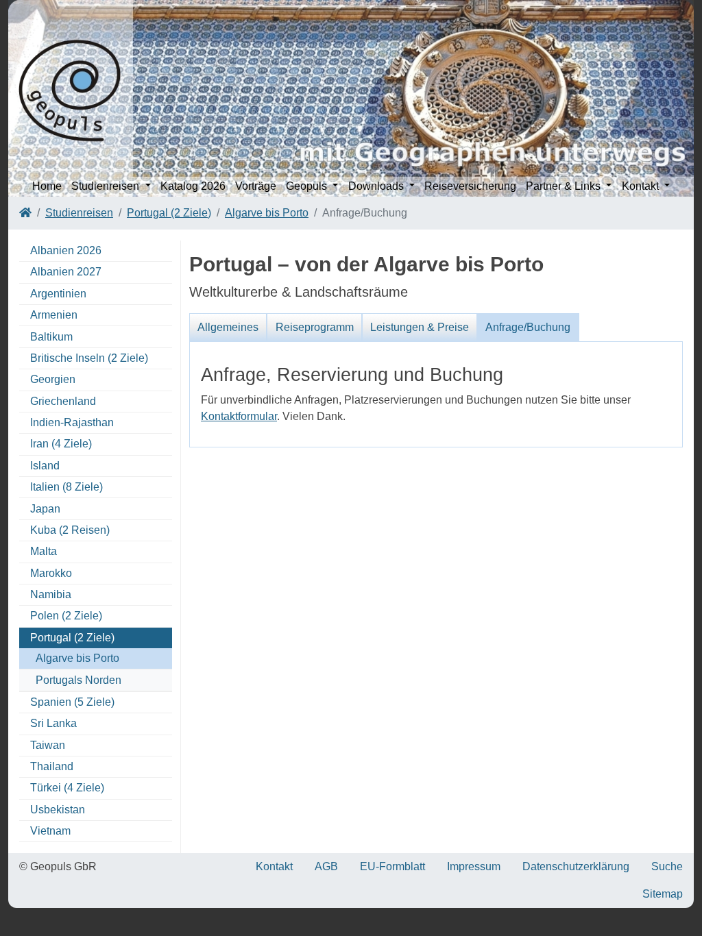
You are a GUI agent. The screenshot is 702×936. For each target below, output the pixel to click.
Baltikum (51, 337)
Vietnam (50, 831)
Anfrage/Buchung (527, 327)
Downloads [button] (377, 186)
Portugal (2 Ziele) (169, 213)
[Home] (25, 213)
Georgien (52, 379)
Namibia (50, 594)
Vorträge (255, 186)
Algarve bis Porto (266, 213)
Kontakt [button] (642, 186)
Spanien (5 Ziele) (72, 702)
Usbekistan (57, 809)
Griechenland (63, 401)
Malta (43, 551)
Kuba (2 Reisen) (70, 530)
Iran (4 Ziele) (61, 443)
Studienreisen (79, 213)
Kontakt (274, 866)
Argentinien (58, 293)
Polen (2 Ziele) (66, 615)
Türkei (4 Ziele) (67, 787)
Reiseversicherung (470, 186)
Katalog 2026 (193, 186)
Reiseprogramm (315, 327)
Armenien (53, 315)
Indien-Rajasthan (72, 422)
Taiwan (47, 745)
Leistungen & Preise (419, 327)
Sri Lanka (53, 723)
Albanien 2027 (65, 272)
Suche (667, 866)
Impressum (473, 866)
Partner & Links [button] (564, 186)
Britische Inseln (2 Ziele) (89, 358)
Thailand (51, 766)
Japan (45, 509)
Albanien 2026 (65, 250)
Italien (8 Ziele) (66, 487)
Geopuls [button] (308, 186)
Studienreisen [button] (106, 186)
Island (45, 465)
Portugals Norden (78, 680)
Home (47, 186)
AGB (326, 866)
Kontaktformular (239, 416)
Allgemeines (227, 327)
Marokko (51, 573)
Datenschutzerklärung (575, 866)
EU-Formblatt (392, 866)
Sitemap (662, 894)
